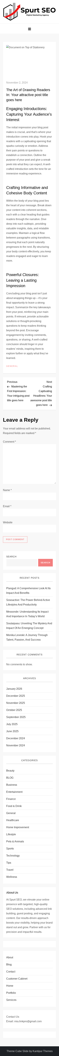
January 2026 (14, 688)
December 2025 (15, 695)
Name (7, 490)
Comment (9, 441)
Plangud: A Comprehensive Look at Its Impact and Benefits (28, 590)
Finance (11, 799)
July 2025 (12, 724)
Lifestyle (11, 834)
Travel (9, 869)
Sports (10, 848)
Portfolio (11, 992)
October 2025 (14, 710)
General (12, 366)
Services (11, 1000)
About (9, 957)
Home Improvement (17, 827)
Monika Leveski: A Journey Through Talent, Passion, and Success (27, 637)
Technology (13, 855)
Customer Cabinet (16, 978)
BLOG (9, 777)
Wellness (11, 876)
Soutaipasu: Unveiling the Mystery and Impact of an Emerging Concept (29, 625)
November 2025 (15, 703)
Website (7, 522)
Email (7, 506)
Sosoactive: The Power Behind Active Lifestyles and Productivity (28, 602)
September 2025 (16, 717)
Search (11, 556)
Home (9, 985)
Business (11, 784)
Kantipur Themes (43, 1051)
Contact (10, 971)
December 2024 (15, 738)
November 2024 (15, 745)
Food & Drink (14, 806)
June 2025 (12, 731)
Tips (8, 862)
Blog (9, 964)
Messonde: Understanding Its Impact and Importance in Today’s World (27, 614)
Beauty (10, 770)
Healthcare (12, 820)
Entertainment (14, 791)
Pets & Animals (15, 841)
